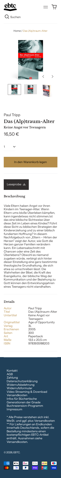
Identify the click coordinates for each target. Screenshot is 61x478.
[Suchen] (7, 17)
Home (17, 30)
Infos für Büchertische (22, 399)
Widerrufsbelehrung (20, 385)
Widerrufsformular (19, 388)
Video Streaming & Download (27, 392)
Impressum (14, 409)
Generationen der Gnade (24, 402)
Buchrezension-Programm (25, 406)
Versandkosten (17, 395)
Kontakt (12, 370)
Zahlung (12, 377)
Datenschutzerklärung (22, 381)
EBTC (16, 452)
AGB (10, 374)
